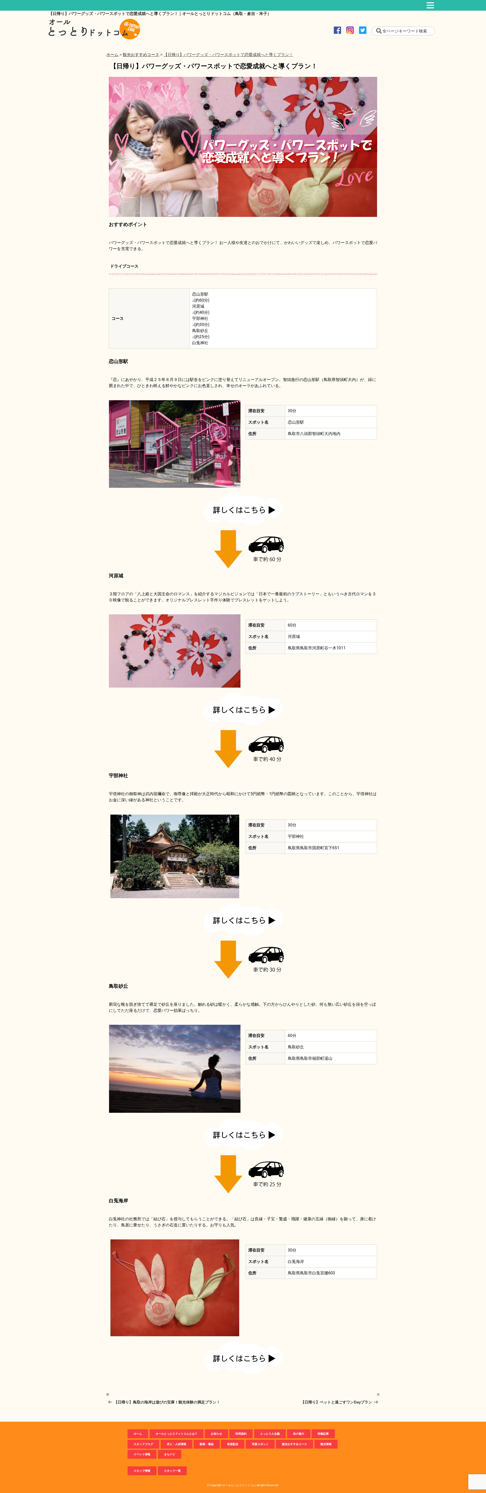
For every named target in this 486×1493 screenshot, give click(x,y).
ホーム (138, 1433)
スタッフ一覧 (172, 1470)
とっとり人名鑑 (270, 1433)
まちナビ (169, 1454)
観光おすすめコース (294, 1444)
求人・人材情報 (176, 1444)
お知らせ (216, 1433)
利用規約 (241, 1433)
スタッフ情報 (142, 1470)
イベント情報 (142, 1454)
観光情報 (326, 1444)
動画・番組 (207, 1444)
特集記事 (323, 1433)
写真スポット (260, 1444)
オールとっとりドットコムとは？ (176, 1433)
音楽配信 (232, 1444)
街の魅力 (298, 1433)
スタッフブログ (143, 1444)
